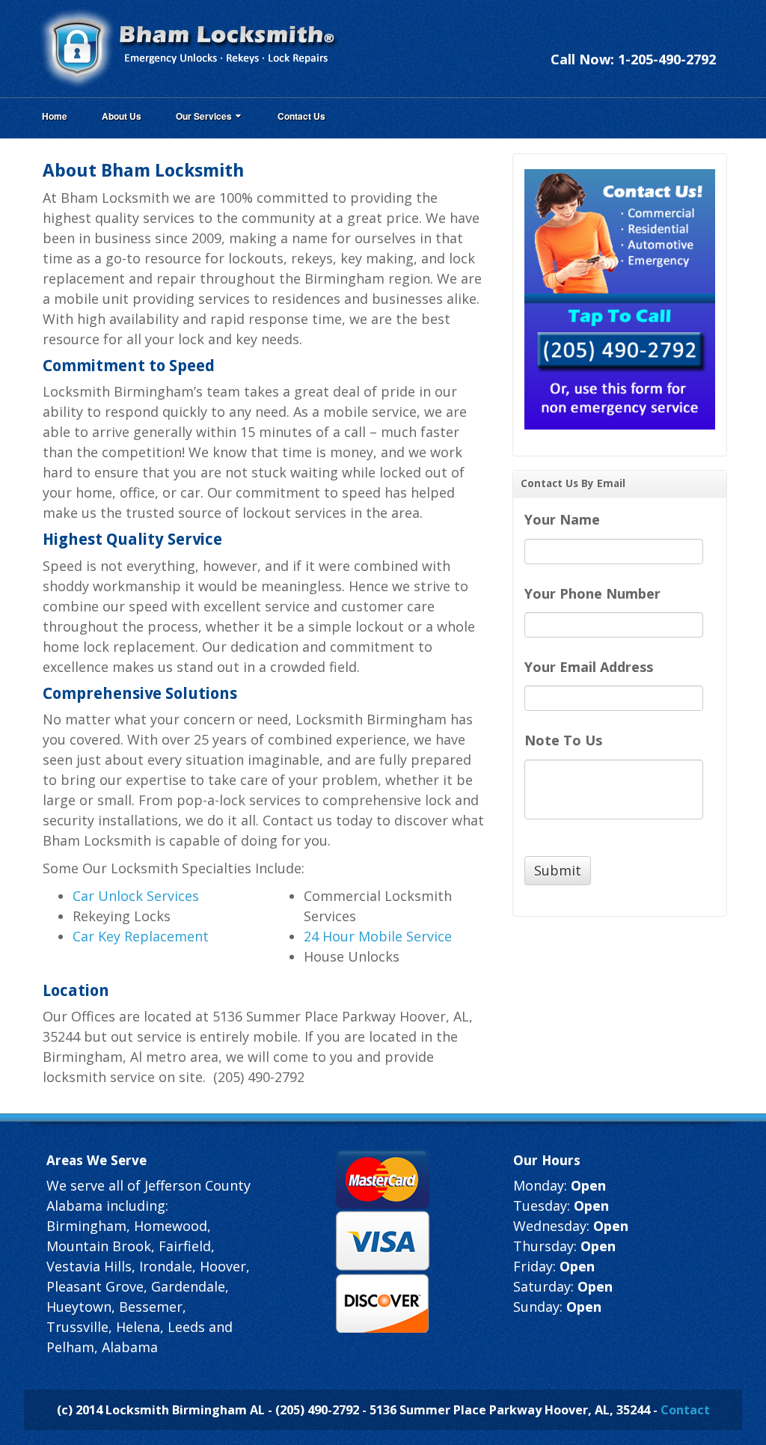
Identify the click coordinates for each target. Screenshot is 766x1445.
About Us (121, 116)
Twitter (684, 39)
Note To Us (563, 740)
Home (54, 116)
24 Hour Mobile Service (378, 936)
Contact (685, 1410)
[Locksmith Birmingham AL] (189, 47)
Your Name (562, 519)
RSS (705, 39)
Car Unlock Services (136, 896)
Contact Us (301, 116)
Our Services (204, 116)
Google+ (664, 39)
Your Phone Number (592, 593)
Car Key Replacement (141, 936)
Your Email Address (588, 667)
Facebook (644, 39)
